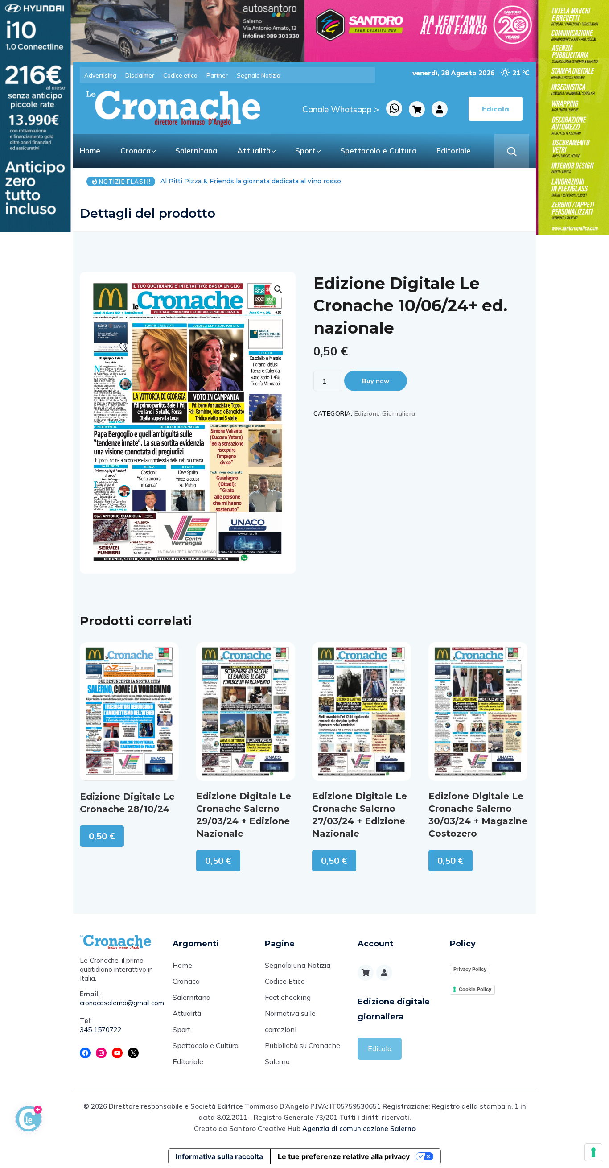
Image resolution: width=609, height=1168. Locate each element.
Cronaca (135, 150)
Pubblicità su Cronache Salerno (302, 1053)
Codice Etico (285, 981)
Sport (305, 150)
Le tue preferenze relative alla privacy (344, 1156)
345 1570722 (101, 1029)
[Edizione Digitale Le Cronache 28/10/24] (129, 711)
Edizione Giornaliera (385, 413)
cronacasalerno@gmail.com (119, 1003)
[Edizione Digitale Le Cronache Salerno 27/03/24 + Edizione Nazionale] (361, 711)
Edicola (379, 1048)
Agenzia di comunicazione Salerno (359, 1128)
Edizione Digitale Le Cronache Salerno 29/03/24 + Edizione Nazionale (243, 815)
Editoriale (453, 150)
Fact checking (288, 997)
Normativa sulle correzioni (290, 1021)
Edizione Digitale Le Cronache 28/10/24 (127, 802)
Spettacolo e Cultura (378, 150)
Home (90, 150)
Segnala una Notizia (297, 965)
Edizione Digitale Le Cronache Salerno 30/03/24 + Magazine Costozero (477, 815)
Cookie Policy (475, 989)
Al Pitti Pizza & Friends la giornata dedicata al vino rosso (166, 181)
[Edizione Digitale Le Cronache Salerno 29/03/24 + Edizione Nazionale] (245, 711)
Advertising (100, 75)
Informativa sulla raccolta (219, 1156)
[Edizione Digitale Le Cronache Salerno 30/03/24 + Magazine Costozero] (477, 711)
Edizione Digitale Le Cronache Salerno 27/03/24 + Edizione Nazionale (359, 815)
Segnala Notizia (258, 75)
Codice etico (180, 75)
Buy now (375, 381)
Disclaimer (139, 75)
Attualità (254, 150)
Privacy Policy (469, 969)
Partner (217, 75)
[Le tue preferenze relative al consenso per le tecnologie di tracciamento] (593, 1152)
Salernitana (196, 150)
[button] (278, 289)
